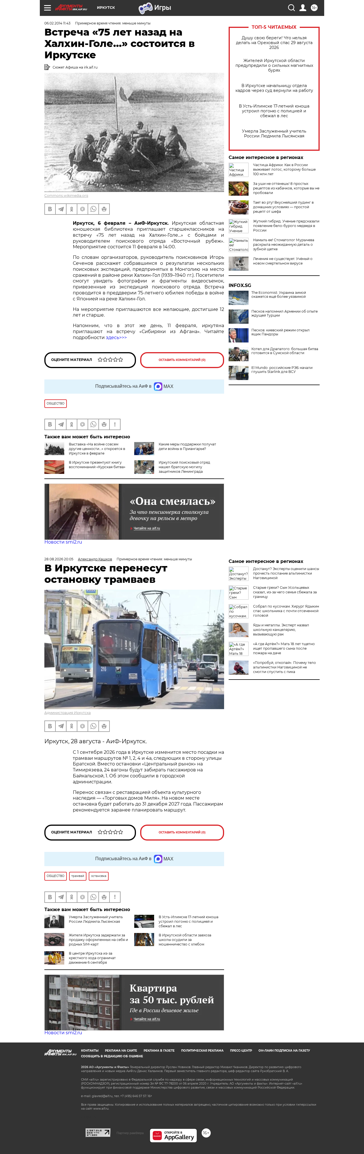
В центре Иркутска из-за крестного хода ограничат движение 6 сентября (92, 958)
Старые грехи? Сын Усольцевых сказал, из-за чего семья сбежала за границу (285, 592)
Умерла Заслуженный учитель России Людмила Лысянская (274, 134)
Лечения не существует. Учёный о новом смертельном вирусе (283, 261)
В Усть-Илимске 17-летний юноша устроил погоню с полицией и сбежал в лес (274, 111)
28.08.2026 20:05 (58, 559)
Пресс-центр (241, 1050)
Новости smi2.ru (63, 542)
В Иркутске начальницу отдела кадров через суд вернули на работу (274, 88)
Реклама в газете (159, 1050)
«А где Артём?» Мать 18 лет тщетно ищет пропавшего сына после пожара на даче (284, 648)
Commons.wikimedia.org (66, 195)
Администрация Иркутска (67, 713)
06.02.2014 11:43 (57, 23)
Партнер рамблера (130, 1133)
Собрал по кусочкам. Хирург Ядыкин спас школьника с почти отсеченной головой (286, 611)
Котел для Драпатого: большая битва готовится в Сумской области (284, 351)
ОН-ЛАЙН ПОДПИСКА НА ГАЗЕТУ (284, 1050)
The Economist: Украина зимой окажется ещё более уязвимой (278, 295)
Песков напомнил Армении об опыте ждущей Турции (284, 313)
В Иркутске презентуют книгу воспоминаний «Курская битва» (97, 464)
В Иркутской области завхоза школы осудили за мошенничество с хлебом (185, 939)
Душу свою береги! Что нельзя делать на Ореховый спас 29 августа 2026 (274, 43)
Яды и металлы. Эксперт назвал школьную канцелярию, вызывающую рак (281, 629)
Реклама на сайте (121, 1050)
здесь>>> (116, 337)
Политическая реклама (202, 1050)
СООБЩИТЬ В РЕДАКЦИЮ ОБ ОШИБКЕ (112, 1056)
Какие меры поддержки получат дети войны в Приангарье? (187, 446)
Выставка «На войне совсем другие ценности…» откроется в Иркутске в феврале (97, 448)
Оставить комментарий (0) (182, 360)
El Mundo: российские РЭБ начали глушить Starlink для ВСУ (282, 370)
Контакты (89, 1050)
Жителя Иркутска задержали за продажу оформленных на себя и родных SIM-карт (98, 939)
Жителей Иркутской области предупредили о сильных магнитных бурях (274, 65)
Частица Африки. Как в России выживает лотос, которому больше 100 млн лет (284, 169)
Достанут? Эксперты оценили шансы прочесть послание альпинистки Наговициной (286, 573)
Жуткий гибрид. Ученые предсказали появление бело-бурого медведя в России (286, 225)
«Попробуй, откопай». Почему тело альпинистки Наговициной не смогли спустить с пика (284, 667)
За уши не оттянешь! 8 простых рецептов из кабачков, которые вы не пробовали (286, 188)
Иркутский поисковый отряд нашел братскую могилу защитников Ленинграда (184, 467)
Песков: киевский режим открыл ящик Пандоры (280, 332)
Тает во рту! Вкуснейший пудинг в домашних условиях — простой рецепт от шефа (283, 207)
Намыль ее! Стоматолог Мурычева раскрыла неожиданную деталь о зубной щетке (283, 244)
